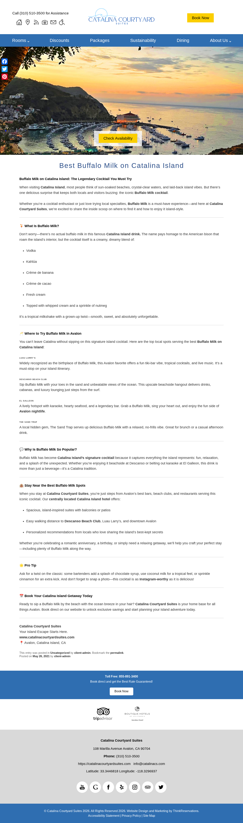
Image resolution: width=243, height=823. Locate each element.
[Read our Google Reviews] (95, 787)
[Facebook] (4, 61)
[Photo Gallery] (45, 22)
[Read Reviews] (147, 787)
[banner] (121, 685)
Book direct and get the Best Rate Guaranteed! (121, 681)
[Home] (19, 22)
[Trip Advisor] (102, 720)
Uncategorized (60, 652)
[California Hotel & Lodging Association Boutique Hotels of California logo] (137, 720)
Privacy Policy (131, 815)
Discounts (59, 40)
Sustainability (143, 40)
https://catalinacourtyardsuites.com (104, 764)
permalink (116, 652)
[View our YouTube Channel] (82, 787)
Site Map (149, 815)
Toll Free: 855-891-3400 (121, 676)
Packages (100, 40)
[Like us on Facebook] (108, 787)
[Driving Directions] (28, 22)
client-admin (82, 652)
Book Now (200, 18)
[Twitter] (4, 69)
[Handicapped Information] (62, 22)
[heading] (121, 165)
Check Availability (118, 138)
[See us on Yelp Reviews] (121, 787)
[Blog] (36, 22)
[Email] (53, 22)
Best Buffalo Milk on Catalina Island (121, 165)
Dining (183, 40)
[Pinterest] (4, 76)
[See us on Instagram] (134, 787)
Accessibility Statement (103, 815)
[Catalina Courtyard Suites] (121, 19)
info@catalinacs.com (149, 764)
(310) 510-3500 (32, 13)
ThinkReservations (185, 811)
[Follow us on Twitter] (160, 787)
